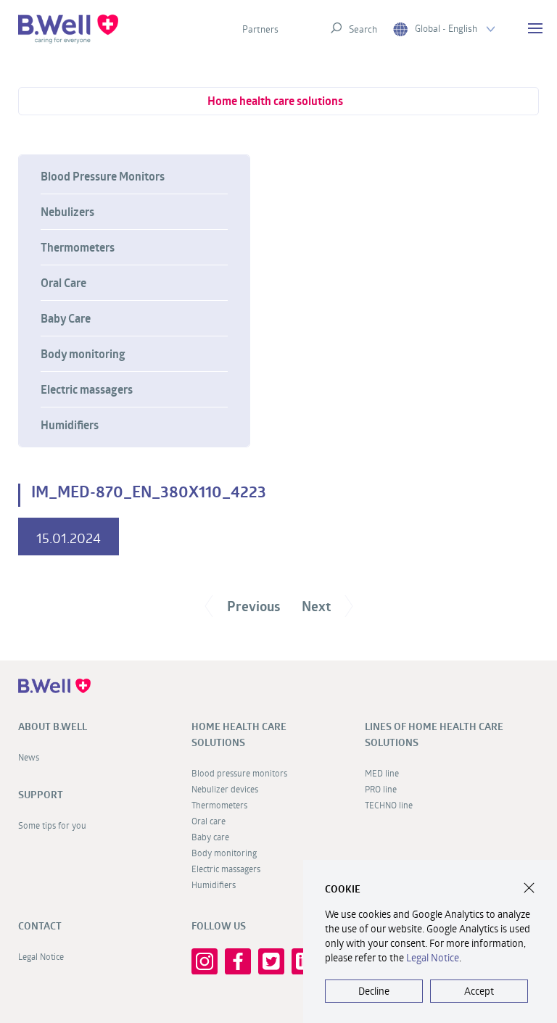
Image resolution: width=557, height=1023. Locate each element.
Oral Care (63, 283)
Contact (40, 926)
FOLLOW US (218, 926)
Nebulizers (67, 212)
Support (40, 794)
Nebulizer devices (224, 789)
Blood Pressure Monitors (103, 176)
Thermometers (78, 247)
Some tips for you (52, 825)
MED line (382, 773)
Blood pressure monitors (239, 773)
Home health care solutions (275, 101)
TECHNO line (389, 805)
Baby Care (66, 318)
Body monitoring (83, 354)
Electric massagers (87, 389)
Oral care (208, 821)
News (28, 757)
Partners (260, 29)
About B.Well (52, 726)
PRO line (381, 789)
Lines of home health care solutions (434, 734)
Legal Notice (41, 956)
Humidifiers (70, 425)
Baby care (210, 836)
